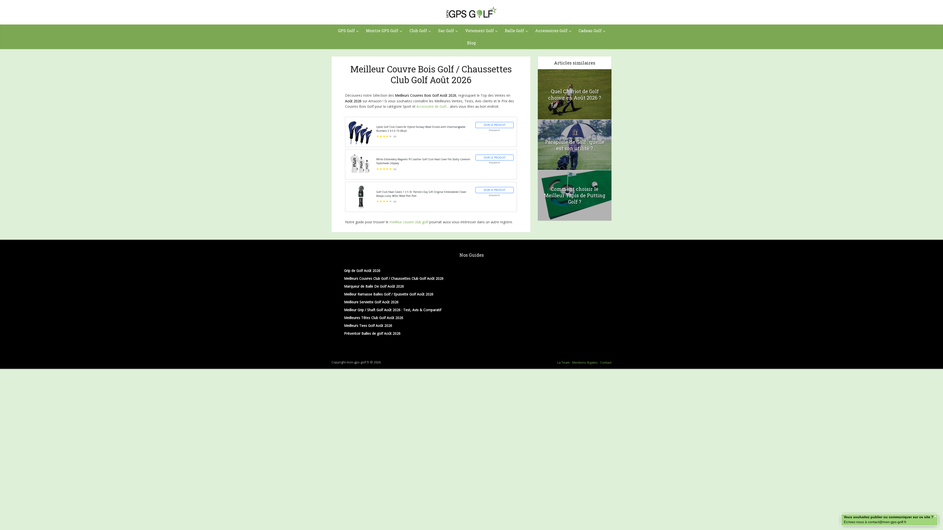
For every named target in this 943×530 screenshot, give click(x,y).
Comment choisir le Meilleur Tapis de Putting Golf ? (574, 195)
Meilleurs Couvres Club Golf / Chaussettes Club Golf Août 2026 (394, 278)
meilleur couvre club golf (408, 222)
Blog (471, 42)
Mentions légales (585, 362)
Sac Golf (446, 30)
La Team (563, 362)
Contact (605, 362)
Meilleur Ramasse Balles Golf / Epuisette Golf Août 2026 (388, 294)
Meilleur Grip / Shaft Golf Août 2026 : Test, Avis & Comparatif (392, 309)
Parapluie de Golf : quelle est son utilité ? (574, 145)
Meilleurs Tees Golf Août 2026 (368, 325)
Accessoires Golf (551, 30)
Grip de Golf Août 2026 (362, 270)
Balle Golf (514, 30)
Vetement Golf (479, 30)
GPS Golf (346, 30)
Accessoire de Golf (431, 106)
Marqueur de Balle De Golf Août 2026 (374, 286)
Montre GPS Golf (382, 30)
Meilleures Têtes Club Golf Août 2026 (373, 317)
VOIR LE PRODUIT (494, 125)
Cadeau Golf (590, 30)
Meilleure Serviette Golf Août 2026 (371, 302)
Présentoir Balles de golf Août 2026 (372, 333)
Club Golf (418, 30)
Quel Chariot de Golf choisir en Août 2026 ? (574, 94)
